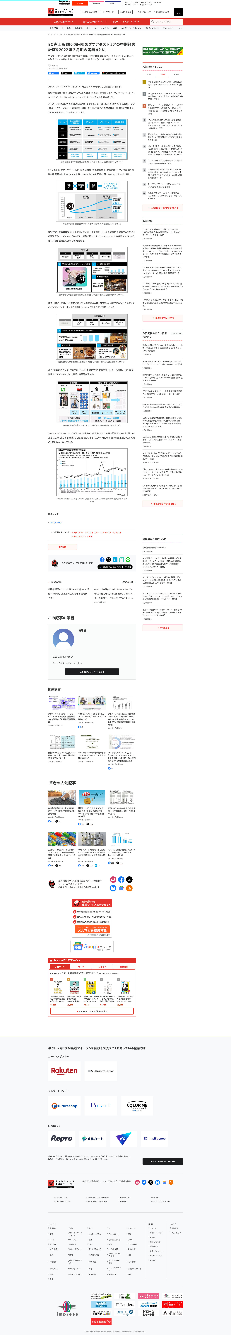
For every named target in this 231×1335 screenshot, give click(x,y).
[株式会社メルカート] (92, 1139)
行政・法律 (112, 1274)
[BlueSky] (113, 888)
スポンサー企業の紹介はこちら (163, 1161)
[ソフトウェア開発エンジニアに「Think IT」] (124, 1297)
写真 (51, 1255)
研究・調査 (157, 2)
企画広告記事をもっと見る (165, 503)
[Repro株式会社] (61, 1139)
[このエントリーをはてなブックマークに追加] (115, 559)
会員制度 (72, 1244)
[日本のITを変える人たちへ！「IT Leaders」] (124, 1305)
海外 (69, 28)
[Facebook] (121, 879)
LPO (110, 1244)
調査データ (154, 1246)
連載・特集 (54, 28)
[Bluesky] (157, 1182)
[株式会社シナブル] (154, 1139)
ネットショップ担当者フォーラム (60, 12)
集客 (115, 28)
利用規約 (155, 1197)
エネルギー (128, 5)
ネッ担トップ (52, 35)
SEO (129, 1234)
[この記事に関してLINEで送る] (128, 559)
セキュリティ (54, 1269)
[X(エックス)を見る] (150, 1182)
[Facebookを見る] (144, 1182)
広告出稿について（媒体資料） (98, 1197)
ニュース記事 (176, 1233)
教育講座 (143, 5)
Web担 (95, 887)
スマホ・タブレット (75, 1249)
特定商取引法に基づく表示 (97, 1201)
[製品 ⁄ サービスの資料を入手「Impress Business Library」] (101, 1314)
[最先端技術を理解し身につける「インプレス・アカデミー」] (172, 1314)
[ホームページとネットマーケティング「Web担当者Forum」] (148, 1297)
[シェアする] (102, 559)
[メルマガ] (113, 879)
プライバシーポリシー (63, 1201)
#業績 (89, 536)
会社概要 (123, 1201)
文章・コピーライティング (115, 1254)
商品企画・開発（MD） (114, 1261)
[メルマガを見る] (137, 1182)
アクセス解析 (133, 1244)
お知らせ (153, 1237)
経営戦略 (124, 966)
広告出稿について (162, 12)
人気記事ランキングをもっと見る (164, 207)
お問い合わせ (125, 1197)
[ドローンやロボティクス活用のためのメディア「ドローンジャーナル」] (148, 1314)
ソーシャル (73, 1240)
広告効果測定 (94, 1255)
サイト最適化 (54, 1249)
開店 (90, 1269)
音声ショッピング (115, 1240)
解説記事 (175, 1228)
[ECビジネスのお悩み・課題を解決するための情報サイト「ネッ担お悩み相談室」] (101, 1322)
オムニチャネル (74, 1269)
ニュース (62, 35)
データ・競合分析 (95, 1249)
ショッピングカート (134, 1269)
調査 (129, 1274)
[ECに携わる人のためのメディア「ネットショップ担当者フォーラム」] (172, 1305)
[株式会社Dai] (101, 1106)
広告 (90, 1240)
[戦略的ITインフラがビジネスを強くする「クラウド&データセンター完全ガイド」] (101, 1297)
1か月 (176, 74)
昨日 (149, 74)
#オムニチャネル (79, 536)
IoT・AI (141, 2)
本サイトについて (61, 1197)
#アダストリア (78, 532)
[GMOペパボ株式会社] (137, 1106)
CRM (90, 1244)
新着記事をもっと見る (164, 318)
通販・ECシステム (75, 1274)
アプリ (130, 1240)
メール (52, 1240)
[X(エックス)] (129, 879)
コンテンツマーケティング (131, 28)
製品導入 (113, 3)
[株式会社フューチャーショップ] (64, 1106)
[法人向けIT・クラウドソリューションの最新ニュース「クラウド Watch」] (101, 1305)
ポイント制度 (113, 1249)
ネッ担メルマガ (125, 12)
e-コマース (59, 966)
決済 (51, 1274)
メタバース (105, 28)
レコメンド (132, 1249)
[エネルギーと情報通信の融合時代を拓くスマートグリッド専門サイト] (148, 1305)
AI (95, 28)
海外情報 (78, 28)
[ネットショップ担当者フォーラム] (61, 1186)
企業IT (127, 2)
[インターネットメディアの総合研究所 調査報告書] (172, 1297)
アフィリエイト (168, 28)
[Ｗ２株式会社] (123, 1139)
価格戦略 (53, 1262)
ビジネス (102, 966)
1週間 (162, 74)
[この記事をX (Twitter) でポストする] (108, 559)
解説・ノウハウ (155, 1242)
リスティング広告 (152, 28)
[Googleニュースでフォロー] (164, 1182)
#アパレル (117, 532)
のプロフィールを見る (92, 671)
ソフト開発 (134, 2)
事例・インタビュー (156, 1251)
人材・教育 (132, 1262)
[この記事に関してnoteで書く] (121, 559)
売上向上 (53, 1244)
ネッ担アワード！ (108, 12)
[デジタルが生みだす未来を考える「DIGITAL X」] (124, 1314)
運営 (129, 1255)
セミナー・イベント (156, 1233)
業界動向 (92, 1274)
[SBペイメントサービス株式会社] (101, 1071)
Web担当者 (96, 3)
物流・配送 (92, 1262)
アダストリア (56, 522)
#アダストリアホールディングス (98, 532)
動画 (71, 1255)
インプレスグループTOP (161, 1201)
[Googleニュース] (121, 888)
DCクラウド (149, 2)
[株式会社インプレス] (67, 1308)
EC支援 (149, 5)
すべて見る (164, 627)
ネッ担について (145, 12)
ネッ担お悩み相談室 (89, 12)
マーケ (81, 966)
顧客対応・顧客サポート (75, 1261)
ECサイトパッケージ (115, 1268)
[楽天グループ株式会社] (64, 1071)
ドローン (136, 5)
